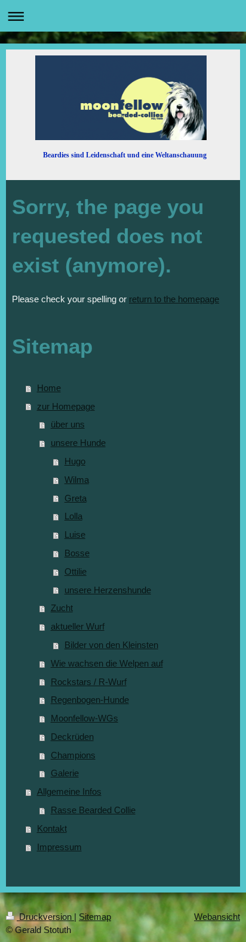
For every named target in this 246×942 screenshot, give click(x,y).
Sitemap (95, 917)
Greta (75, 498)
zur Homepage (66, 406)
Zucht (62, 608)
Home (49, 388)
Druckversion (45, 917)
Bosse (77, 553)
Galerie (65, 773)
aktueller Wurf (77, 626)
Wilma (76, 480)
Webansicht (217, 917)
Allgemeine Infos (69, 791)
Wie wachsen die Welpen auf (107, 663)
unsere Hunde (78, 443)
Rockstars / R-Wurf (89, 682)
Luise (74, 534)
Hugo (74, 461)
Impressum (59, 847)
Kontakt (52, 828)
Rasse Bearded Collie (93, 810)
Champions (73, 755)
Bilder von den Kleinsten (111, 645)
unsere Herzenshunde (107, 590)
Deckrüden (72, 737)
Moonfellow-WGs (84, 718)
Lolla (73, 516)
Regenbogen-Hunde (90, 700)
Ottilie (75, 571)
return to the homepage (174, 299)
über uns (68, 424)
